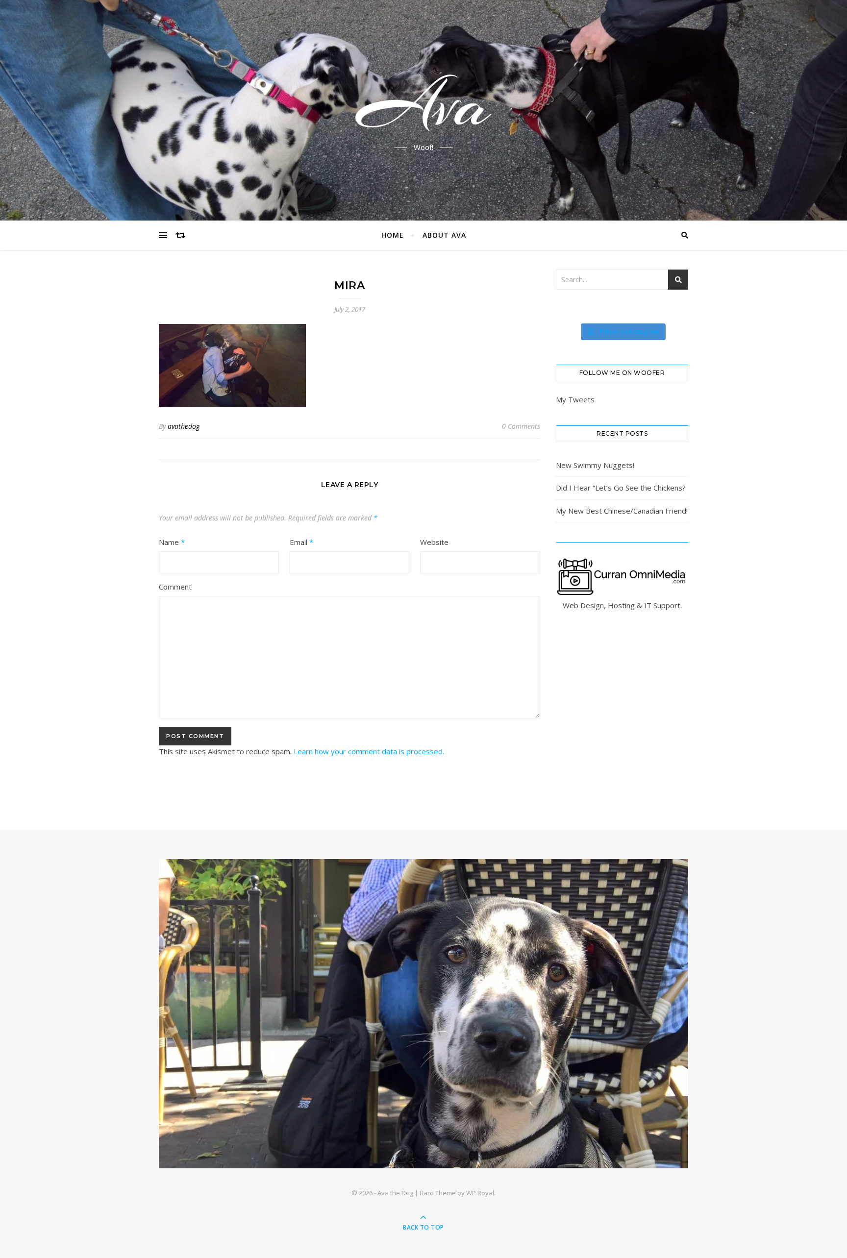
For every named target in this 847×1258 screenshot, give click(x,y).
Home (392, 235)
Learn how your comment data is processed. (369, 751)
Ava (423, 104)
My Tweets (575, 399)
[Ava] (423, 1013)
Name (172, 542)
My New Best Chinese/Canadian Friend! (622, 511)
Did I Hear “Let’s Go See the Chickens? (621, 488)
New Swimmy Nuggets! (595, 465)
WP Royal (480, 1192)
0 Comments (521, 426)
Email (301, 542)
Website (434, 542)
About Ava (444, 235)
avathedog (183, 426)
